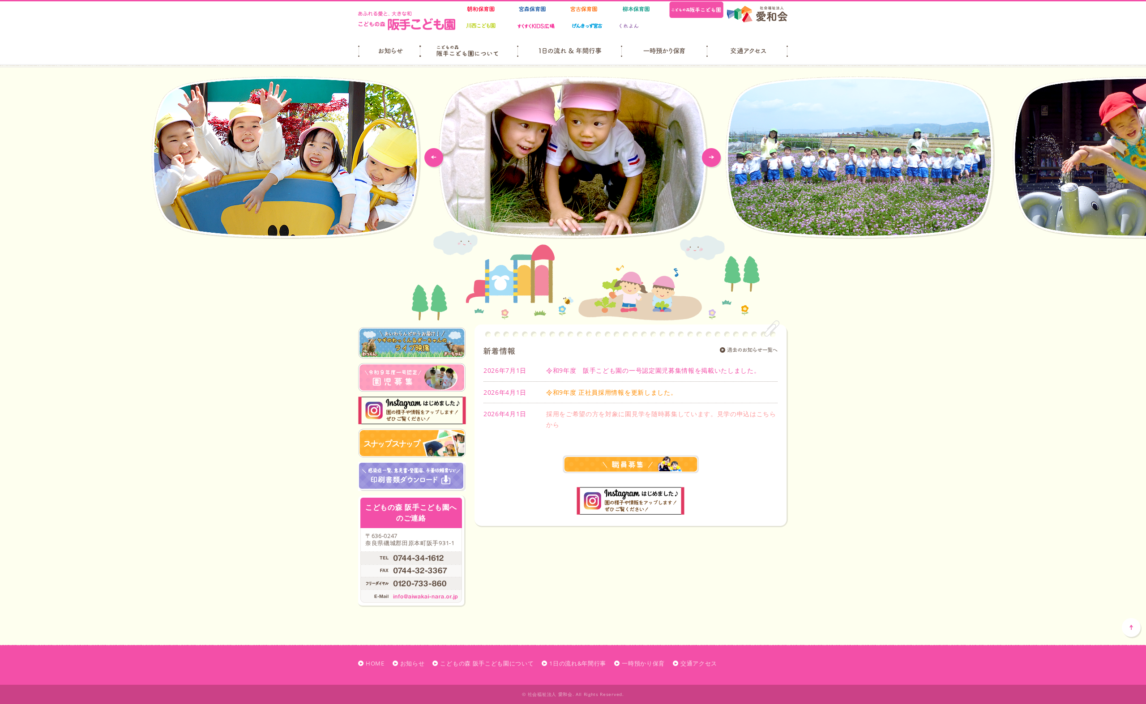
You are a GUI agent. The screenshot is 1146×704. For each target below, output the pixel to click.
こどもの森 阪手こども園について (487, 663)
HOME (375, 663)
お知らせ (412, 663)
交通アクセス (698, 663)
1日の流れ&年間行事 (577, 663)
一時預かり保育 (643, 663)
